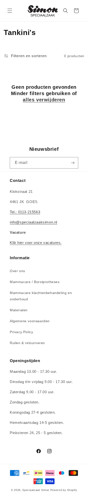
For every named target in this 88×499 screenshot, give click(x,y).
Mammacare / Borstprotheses (35, 282)
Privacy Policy (21, 332)
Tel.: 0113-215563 (25, 212)
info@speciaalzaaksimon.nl (33, 222)
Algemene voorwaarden (30, 321)
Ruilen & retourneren (27, 343)
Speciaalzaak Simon (35, 490)
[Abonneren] (72, 163)
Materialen (19, 310)
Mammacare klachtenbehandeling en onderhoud (41, 296)
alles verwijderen (44, 99)
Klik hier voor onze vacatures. (36, 243)
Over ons (17, 271)
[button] (9, 10)
